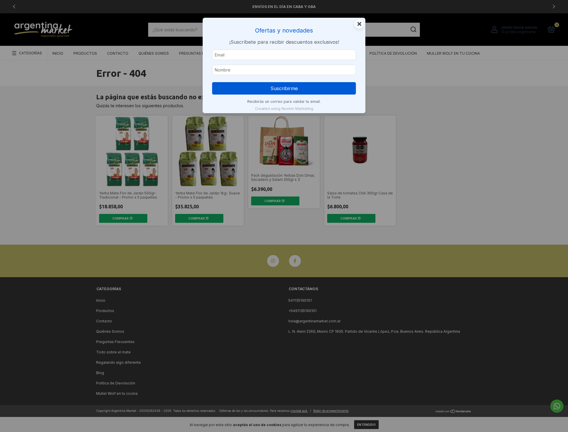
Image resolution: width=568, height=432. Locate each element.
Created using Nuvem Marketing (284, 108)
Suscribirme (284, 88)
